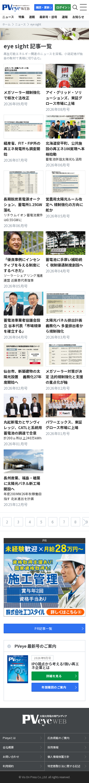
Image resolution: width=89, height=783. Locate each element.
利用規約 (8, 766)
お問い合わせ (11, 757)
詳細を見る (54, 676)
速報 (65, 17)
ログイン (61, 7)
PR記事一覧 (43, 628)
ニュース (8, 17)
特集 (21, 17)
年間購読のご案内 (54, 687)
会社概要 (8, 747)
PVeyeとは (9, 738)
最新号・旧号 (48, 17)
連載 (32, 17)
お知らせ (78, 17)
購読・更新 (43, 7)
